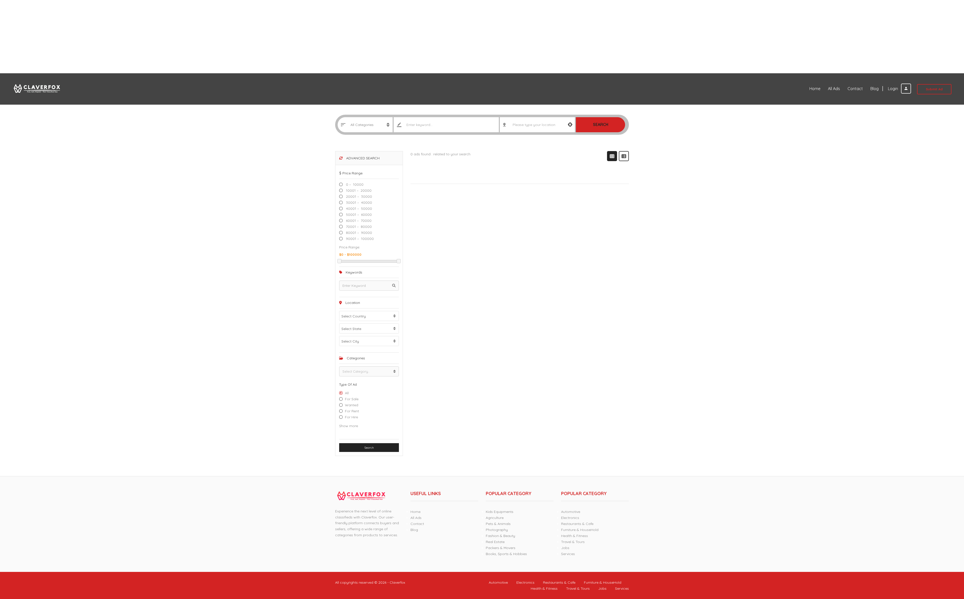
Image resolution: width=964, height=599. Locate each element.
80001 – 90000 (358, 232)
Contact (855, 88)
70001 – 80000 (358, 226)
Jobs (565, 548)
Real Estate (495, 542)
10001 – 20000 (358, 190)
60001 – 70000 (358, 220)
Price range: (349, 247)
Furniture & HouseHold (579, 529)
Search (600, 124)
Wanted (351, 405)
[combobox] (369, 316)
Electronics (570, 517)
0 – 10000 (354, 184)
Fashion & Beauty (500, 536)
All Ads (834, 88)
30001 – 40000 (358, 202)
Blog (874, 88)
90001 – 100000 (359, 238)
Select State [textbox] (351, 328)
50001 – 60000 (358, 214)
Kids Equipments (499, 511)
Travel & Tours (573, 542)
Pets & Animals (498, 523)
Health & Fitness (574, 536)
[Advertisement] (150, 36)
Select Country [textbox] (353, 316)
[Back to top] (947, 567)
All (347, 393)
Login (893, 88)
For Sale (351, 399)
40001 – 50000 (358, 208)
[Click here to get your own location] (570, 124)
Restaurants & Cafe (577, 523)
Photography (497, 529)
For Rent (352, 411)
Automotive (570, 511)
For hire (351, 417)
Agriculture (495, 517)
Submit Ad (934, 89)
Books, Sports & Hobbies (506, 554)
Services (568, 554)
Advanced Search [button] (362, 158)
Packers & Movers (500, 548)
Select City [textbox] (350, 341)
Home (814, 88)
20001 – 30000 (358, 196)
